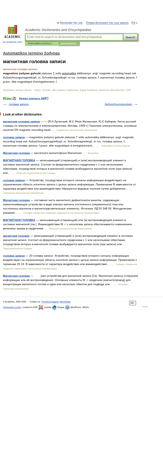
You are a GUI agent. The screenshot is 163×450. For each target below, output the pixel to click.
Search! (130, 37)
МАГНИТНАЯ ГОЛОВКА (19, 160)
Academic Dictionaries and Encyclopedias (58, 30)
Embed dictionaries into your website (107, 23)
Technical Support (50, 301)
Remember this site (71, 23)
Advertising (65, 301)
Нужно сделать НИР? (34, 98)
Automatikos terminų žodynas (41, 43)
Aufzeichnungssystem (118, 104)
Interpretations (68, 43)
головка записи (19, 104)
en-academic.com (12, 42)
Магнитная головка (16, 153)
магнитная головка (16, 235)
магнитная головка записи (21, 121)
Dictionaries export (12, 307)
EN (133, 23)
